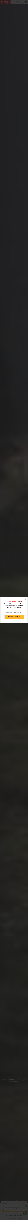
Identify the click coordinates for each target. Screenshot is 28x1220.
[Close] (26, 599)
